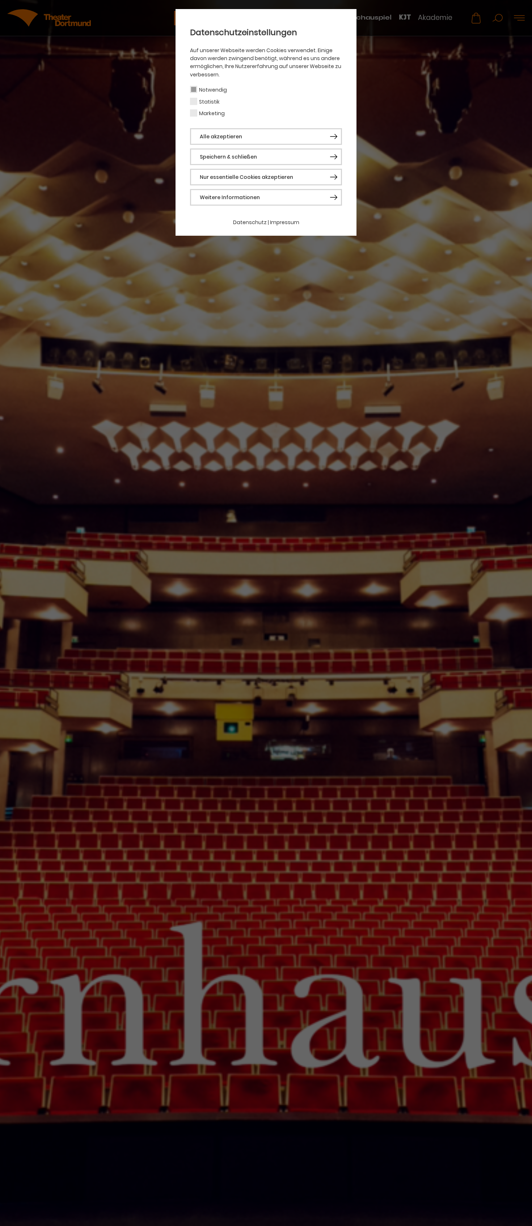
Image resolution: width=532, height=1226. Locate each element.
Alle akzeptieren (221, 136)
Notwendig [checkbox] (213, 89)
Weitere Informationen (230, 197)
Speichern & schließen (228, 156)
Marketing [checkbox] (212, 113)
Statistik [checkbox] (209, 101)
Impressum (284, 222)
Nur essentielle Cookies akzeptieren (246, 177)
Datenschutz (250, 222)
